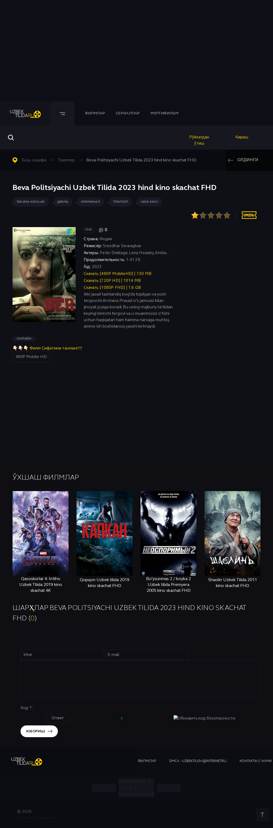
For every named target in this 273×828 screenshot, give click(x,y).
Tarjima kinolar (31, 202)
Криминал (90, 202)
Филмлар (95, 113)
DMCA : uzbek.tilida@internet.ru (197, 761)
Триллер (120, 202)
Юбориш (35, 731)
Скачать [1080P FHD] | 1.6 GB (112, 288)
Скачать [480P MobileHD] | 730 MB (117, 274)
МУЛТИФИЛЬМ (164, 113)
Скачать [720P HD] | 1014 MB (112, 281)
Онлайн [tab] (24, 338)
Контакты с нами (256, 761)
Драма (62, 202)
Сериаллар (128, 113)
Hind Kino (149, 202)
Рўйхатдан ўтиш (199, 138)
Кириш (241, 137)
